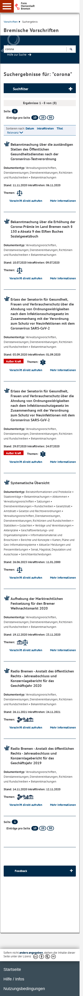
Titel (60, 128)
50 (50, 117)
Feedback (21, 871)
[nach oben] (72, 988)
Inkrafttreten (45, 128)
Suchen (70, 49)
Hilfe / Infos (13, 979)
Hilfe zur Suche (17, 55)
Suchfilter (20, 88)
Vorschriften (11, 21)
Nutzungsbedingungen (24, 988)
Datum (30, 128)
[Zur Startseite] (48, 6)
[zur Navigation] (7, 6)
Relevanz (13, 133)
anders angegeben (31, 953)
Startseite (12, 969)
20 (42, 117)
